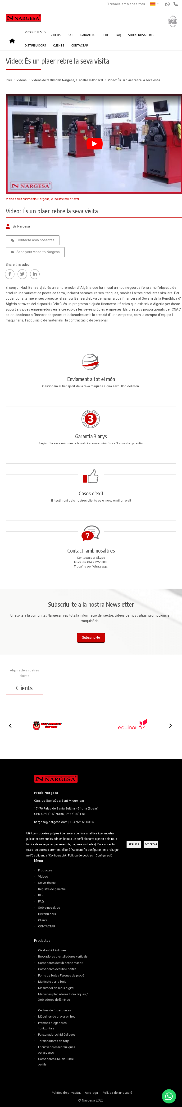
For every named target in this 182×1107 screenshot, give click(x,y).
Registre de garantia (52, 889)
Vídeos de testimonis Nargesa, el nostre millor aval (67, 80)
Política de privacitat (66, 1092)
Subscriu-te (91, 637)
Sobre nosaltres (49, 907)
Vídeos (22, 80)
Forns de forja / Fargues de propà (61, 975)
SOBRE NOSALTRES (141, 35)
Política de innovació (117, 1092)
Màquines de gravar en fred (57, 1016)
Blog (41, 895)
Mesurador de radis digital (56, 988)
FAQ (118, 35)
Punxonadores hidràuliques (56, 1034)
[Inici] (18, 19)
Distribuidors (47, 914)
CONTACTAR (79, 45)
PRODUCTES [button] (33, 32)
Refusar (134, 844)
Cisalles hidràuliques (52, 950)
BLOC (105, 35)
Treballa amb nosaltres (126, 4)
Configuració (104, 855)
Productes (45, 870)
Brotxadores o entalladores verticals (62, 956)
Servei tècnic (46, 882)
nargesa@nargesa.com (51, 822)
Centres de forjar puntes (54, 1010)
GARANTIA (87, 35)
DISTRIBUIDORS (35, 45)
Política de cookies (80, 855)
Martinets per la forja (52, 981)
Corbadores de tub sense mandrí (60, 963)
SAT (70, 35)
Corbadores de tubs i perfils (57, 969)
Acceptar (151, 844)
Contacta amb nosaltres (36, 240)
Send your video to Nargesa (38, 252)
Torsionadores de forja (53, 1041)
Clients (42, 920)
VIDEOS (56, 35)
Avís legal (92, 1092)
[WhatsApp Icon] (169, 1096)
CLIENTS (58, 45)
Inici (13, 39)
